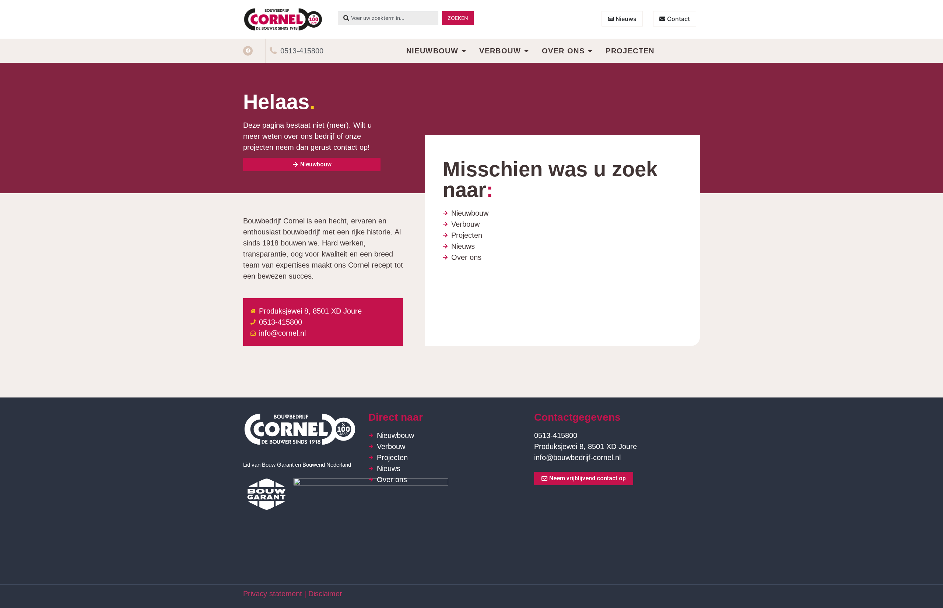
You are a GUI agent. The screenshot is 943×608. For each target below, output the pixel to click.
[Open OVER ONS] (590, 50)
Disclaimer (326, 594)
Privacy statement (272, 594)
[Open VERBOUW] (526, 50)
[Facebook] (248, 51)
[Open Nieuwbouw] (463, 50)
